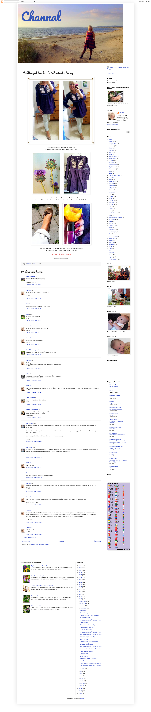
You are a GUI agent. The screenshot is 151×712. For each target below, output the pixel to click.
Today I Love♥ (84, 639)
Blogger (82, 698)
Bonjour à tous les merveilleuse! (89, 641)
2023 (80, 572)
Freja (27, 304)
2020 (80, 579)
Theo (110, 248)
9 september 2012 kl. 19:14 (33, 298)
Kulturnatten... (84, 610)
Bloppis (111, 148)
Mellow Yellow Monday (115, 217)
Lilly (110, 206)
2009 (80, 693)
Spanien (111, 242)
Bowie (110, 154)
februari (82, 683)
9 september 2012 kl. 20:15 (33, 354)
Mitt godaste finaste (115, 439)
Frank (110, 179)
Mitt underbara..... (115, 466)
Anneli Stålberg (30, 397)
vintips (110, 255)
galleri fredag (112, 181)
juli (81, 671)
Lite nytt (111, 415)
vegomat (111, 253)
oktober (82, 606)
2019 (80, 582)
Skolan (111, 240)
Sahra (27, 374)
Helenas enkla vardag (32, 409)
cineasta (111, 162)
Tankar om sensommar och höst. (118, 397)
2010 (80, 691)
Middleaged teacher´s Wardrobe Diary (90, 620)
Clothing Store (113, 165)
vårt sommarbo (113, 259)
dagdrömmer (112, 167)
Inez (110, 194)
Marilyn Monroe (113, 213)
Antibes (111, 142)
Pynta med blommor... (37, 596)
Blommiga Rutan (30, 276)
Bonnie (111, 152)
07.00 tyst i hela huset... (86, 629)
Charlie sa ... (29, 423)
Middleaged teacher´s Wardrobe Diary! (42, 586)
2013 (80, 596)
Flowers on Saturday (114, 175)
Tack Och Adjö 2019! (115, 448)
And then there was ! (116, 427)
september (83, 608)
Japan (110, 198)
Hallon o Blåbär (114, 413)
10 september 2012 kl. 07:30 (34, 505)
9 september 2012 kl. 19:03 (33, 284)
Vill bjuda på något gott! (86, 644)
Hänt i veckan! (114, 385)
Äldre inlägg (97, 541)
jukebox (111, 200)
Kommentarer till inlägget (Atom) (40, 544)
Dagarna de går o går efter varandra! (90, 663)
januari (82, 685)
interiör (111, 196)
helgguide (112, 188)
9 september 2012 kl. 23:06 (33, 418)
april (81, 678)
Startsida (61, 541)
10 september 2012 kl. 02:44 (34, 457)
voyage (111, 257)
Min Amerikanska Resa (116, 446)
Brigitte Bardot (113, 156)
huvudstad (112, 192)
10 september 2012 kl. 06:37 (34, 467)
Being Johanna (114, 453)
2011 (80, 688)
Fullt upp (112, 454)
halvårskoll (112, 186)
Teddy (110, 246)
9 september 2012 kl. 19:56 (33, 344)
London (111, 209)
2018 (80, 584)
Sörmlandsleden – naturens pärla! (89, 615)
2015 (80, 592)
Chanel (111, 160)
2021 (80, 577)
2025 (80, 567)
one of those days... (85, 661)
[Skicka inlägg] (39, 263)
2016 (80, 589)
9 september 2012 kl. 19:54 (33, 320)
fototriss (111, 177)
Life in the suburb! (115, 395)
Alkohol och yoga (114, 468)
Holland (111, 190)
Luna (110, 211)
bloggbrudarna (113, 144)
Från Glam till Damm (115, 407)
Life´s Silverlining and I (32, 350)
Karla (27, 314)
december (83, 601)
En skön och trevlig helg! (87, 651)
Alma (110, 139)
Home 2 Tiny (113, 458)
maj (81, 676)
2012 (80, 599)
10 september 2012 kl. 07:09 (34, 477)
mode (27, 264)
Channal (41, 16)
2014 (80, 594)
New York (111, 223)
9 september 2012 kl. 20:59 (33, 380)
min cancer (112, 219)
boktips (111, 150)
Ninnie (111, 391)
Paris (110, 227)
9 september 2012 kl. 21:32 (33, 392)
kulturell (111, 204)
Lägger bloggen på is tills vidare (117, 434)
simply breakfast (113, 236)
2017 (80, 587)
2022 (80, 575)
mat (110, 215)
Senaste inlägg (26, 541)
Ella (110, 171)
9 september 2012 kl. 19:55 (33, 332)
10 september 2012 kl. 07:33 (34, 522)
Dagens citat (112, 169)
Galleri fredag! (84, 613)
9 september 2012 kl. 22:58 (33, 404)
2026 (80, 565)
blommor (111, 146)
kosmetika (112, 202)
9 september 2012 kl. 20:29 (33, 368)
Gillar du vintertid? (36, 606)
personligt (111, 230)
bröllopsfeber (112, 158)
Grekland (111, 183)
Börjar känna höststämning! (87, 625)
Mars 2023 (112, 428)
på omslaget (112, 232)
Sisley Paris (112, 238)
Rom (110, 234)
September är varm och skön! (88, 658)
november (83, 603)
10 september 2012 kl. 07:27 (34, 491)
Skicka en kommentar (30, 537)
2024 (80, 570)
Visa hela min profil (112, 124)
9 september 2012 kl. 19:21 (33, 308)
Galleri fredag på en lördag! (87, 637)
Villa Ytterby (113, 419)
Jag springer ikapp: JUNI (116, 409)
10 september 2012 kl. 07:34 (34, 534)
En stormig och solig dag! (87, 627)
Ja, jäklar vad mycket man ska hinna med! (42, 566)
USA (110, 250)
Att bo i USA (113, 433)
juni (81, 673)
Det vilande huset (114, 386)
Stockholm (112, 244)
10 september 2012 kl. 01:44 (34, 442)
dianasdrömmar (30, 473)
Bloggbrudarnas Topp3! (115, 403)
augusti (82, 669)
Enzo (110, 173)
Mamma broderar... (85, 617)
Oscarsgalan (112, 225)
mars (82, 681)
